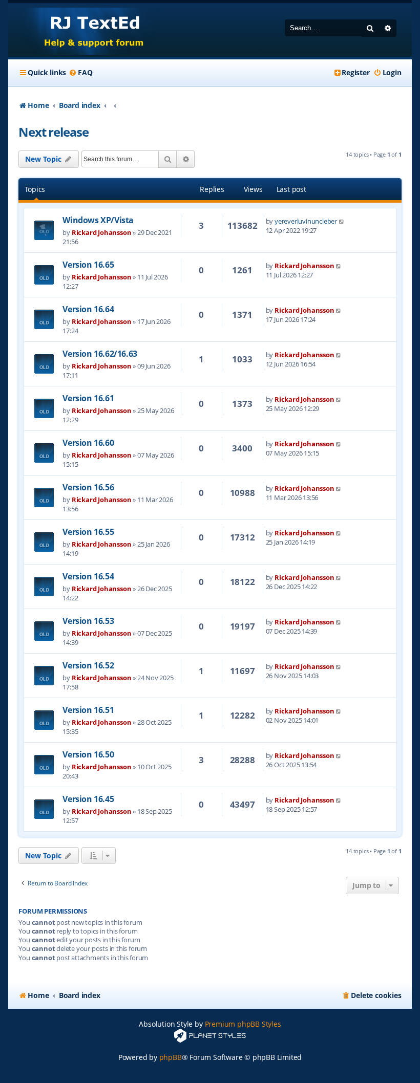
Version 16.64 (88, 309)
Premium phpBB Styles (243, 1024)
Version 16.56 (88, 487)
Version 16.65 (88, 264)
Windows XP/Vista (98, 220)
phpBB (170, 1057)
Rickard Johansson (102, 232)
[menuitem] (80, 72)
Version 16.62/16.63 (99, 353)
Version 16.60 (88, 442)
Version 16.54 (88, 576)
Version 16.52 (88, 665)
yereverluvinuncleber (306, 221)
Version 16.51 (88, 710)
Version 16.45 (88, 799)
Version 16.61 (88, 398)
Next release (53, 131)
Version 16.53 (88, 620)
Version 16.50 (88, 754)
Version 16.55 (88, 531)
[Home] (84, 30)
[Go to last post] (342, 221)
